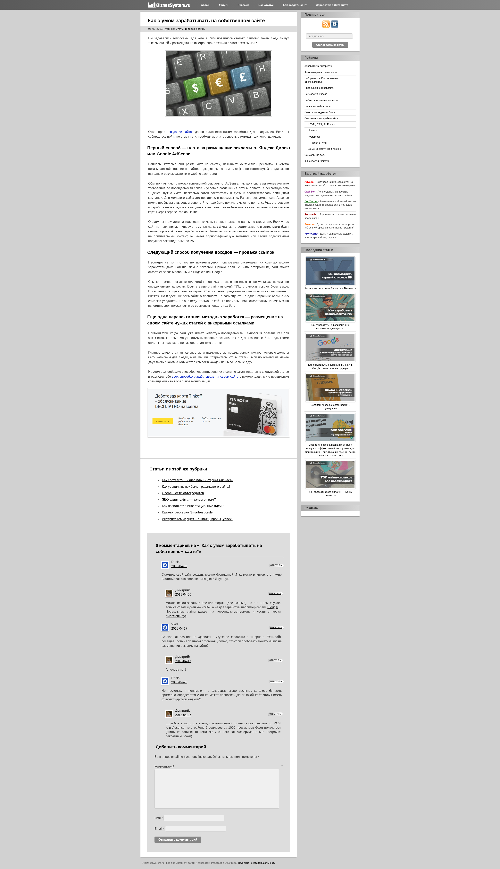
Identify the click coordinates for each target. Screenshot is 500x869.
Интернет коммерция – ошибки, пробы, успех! (197, 519)
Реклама (243, 4)
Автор (205, 4)
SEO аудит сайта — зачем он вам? (189, 499)
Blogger (272, 607)
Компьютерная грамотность (320, 72)
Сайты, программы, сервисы (321, 100)
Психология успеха (315, 93)
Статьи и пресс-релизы (190, 28)
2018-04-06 (183, 594)
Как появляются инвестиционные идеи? (192, 506)
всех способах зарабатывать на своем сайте (205, 376)
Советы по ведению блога (319, 112)
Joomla (312, 130)
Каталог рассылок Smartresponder (188, 512)
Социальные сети (314, 154)
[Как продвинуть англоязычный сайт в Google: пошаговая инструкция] (330, 348)
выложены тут (176, 616)
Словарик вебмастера (317, 106)
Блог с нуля (319, 142)
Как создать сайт (295, 4)
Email (159, 828)
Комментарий (218, 766)
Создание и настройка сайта (321, 118)
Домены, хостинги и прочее (324, 148)
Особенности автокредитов (183, 493)
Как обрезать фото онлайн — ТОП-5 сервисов (330, 493)
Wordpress (314, 136)
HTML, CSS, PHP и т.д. (322, 124)
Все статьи (266, 4)
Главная (169, 5)
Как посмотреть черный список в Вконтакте (330, 288)
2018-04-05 (179, 566)
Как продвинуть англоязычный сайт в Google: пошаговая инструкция (330, 366)
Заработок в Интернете (332, 4)
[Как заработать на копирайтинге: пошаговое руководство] (330, 308)
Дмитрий (182, 590)
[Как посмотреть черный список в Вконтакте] (330, 271)
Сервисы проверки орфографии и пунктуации (330, 406)
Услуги (223, 4)
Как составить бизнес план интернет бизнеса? (197, 480)
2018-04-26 (183, 715)
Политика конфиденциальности (256, 862)
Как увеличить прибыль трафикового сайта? (196, 486)
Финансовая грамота (316, 160)
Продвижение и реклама (318, 87)
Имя (158, 818)
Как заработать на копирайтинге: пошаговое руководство (330, 326)
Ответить (276, 565)
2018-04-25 (179, 682)
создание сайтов (181, 131)
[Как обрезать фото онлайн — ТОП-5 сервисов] (330, 475)
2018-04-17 (179, 628)
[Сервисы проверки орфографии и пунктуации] (330, 388)
